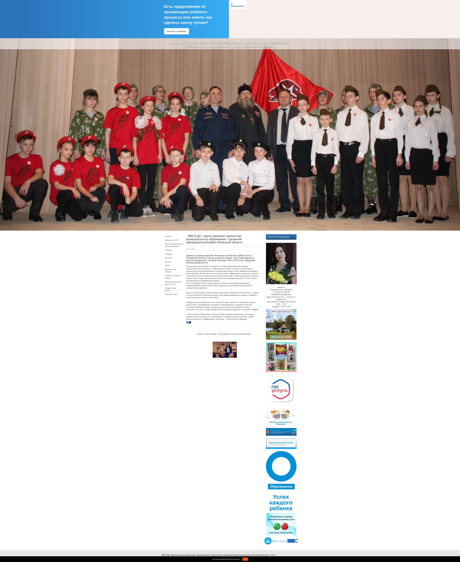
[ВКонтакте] (187, 269)
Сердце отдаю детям (170, 235)
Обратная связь (171, 241)
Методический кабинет (170, 217)
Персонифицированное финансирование (174, 191)
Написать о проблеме (176, 31)
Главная (168, 183)
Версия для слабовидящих (279, 183)
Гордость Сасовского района (173, 223)
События (168, 197)
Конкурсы (168, 200)
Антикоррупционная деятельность (173, 229)
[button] (34, 107)
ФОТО (167, 212)
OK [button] (245, 559)
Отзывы (168, 208)
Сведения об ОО (171, 187)
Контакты (168, 204)
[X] (190, 269)
